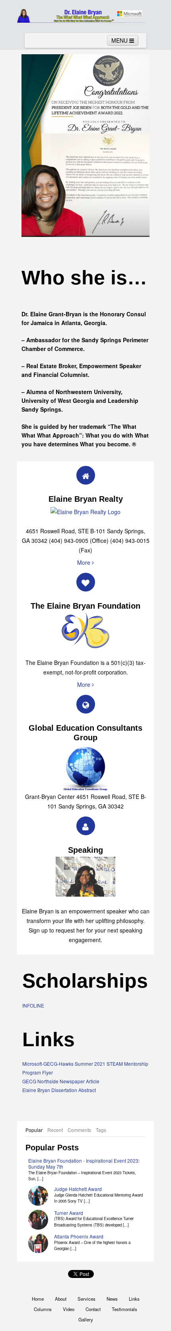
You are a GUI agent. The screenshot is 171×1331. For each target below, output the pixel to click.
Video (68, 1309)
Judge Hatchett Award (78, 1189)
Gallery (85, 1319)
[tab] (34, 1130)
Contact (93, 1309)
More (84, 562)
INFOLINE (33, 1005)
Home (38, 1299)
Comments (79, 1129)
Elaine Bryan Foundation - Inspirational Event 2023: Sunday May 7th (84, 1163)
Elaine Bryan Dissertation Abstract (59, 1089)
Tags (101, 1129)
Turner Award (68, 1213)
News (112, 1299)
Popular (34, 1129)
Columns (43, 1309)
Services (86, 1299)
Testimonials (124, 1309)
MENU (120, 40)
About (60, 1299)
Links (134, 1299)
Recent (55, 1129)
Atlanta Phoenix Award (78, 1236)
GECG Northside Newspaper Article (60, 1081)
